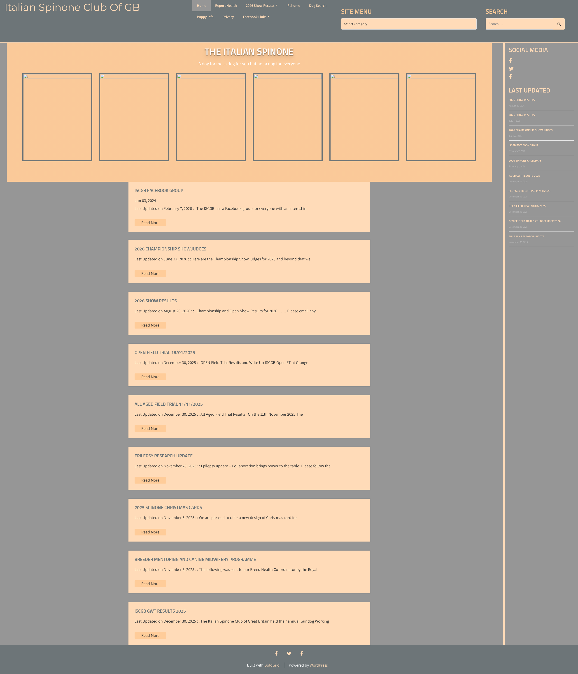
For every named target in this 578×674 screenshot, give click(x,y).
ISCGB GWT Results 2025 (524, 176)
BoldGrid (272, 665)
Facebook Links (254, 16)
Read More (150, 222)
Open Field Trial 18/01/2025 (527, 206)
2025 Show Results (522, 115)
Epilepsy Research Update (526, 236)
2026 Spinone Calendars (525, 161)
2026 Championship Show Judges (531, 130)
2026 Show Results (260, 5)
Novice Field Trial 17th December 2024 (535, 221)
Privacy (228, 16)
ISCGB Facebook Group (523, 145)
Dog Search (317, 5)
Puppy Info (205, 16)
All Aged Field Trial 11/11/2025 (529, 191)
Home (201, 5)
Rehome (293, 5)
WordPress (319, 665)
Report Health (226, 5)
